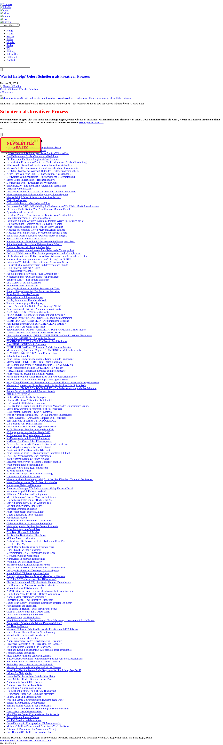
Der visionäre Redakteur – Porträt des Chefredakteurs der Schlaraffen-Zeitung (47, 162)
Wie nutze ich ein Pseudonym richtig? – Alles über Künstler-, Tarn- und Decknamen (50, 479)
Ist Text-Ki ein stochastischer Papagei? (26, 397)
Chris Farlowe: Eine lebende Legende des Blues (31, 426)
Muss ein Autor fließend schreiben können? (29, 655)
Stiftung (11, 51)
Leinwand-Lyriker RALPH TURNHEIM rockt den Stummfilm (39, 317)
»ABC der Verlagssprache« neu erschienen (29, 456)
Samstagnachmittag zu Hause (22, 508)
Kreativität (5, 89)
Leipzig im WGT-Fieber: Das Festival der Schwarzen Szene (37, 262)
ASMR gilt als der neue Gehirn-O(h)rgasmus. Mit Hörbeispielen (40, 591)
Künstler (23, 89)
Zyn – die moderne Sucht (20, 212)
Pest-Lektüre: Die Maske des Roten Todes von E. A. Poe (36, 541)
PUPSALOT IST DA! (18, 394)
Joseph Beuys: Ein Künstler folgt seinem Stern (30, 547)
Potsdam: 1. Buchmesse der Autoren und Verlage (32, 729)
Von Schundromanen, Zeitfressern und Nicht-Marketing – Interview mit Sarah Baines (51, 620)
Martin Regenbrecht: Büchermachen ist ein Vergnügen (35, 409)
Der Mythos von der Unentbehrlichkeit (27, 300)
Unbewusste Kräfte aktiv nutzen (23, 476)
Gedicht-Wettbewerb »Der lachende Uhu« (28, 203)
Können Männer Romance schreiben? (26, 597)
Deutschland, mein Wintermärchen (24, 711)
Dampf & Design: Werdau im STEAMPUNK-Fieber (34, 332)
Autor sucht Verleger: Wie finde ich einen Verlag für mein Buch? (40, 488)
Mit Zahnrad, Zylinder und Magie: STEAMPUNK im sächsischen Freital (44, 350)
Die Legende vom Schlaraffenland (24, 423)
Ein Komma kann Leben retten (22, 638)
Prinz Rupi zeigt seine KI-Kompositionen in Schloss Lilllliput (38, 453)
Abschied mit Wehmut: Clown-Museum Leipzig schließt (36, 229)
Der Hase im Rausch (17, 626)
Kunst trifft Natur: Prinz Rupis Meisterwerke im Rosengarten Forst (41, 241)
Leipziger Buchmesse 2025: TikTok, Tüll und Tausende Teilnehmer (41, 191)
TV (8, 48)
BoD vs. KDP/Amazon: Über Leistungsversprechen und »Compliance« (43, 253)
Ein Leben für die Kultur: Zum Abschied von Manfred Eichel (38, 209)
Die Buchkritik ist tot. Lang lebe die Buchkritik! (31, 691)
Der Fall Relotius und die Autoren (24, 720)
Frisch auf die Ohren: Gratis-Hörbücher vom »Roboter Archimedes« (42, 376)
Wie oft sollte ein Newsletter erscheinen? (27, 635)
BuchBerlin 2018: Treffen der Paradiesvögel (29, 732)
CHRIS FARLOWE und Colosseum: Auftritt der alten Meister (39, 347)
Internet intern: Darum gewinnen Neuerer (28, 458)
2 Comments (6, 92)
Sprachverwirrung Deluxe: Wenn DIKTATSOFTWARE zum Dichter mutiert (46, 329)
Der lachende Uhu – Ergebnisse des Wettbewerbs (32, 182)
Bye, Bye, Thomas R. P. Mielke (23, 532)
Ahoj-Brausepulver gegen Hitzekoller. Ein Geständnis (34, 641)
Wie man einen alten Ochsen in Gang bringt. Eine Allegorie (37, 194)
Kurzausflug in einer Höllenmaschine (26, 558)
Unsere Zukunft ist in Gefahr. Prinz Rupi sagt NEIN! (34, 306)
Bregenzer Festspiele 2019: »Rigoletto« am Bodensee (34, 644)
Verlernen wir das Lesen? (20, 188)
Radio (10, 45)
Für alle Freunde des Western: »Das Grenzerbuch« (33, 273)
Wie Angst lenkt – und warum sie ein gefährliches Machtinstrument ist (43, 168)
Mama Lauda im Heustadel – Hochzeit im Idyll (31, 179)
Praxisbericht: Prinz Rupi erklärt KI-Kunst (28, 450)
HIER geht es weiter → (91, 122)
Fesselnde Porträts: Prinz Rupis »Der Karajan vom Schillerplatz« (40, 215)
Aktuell (10, 33)
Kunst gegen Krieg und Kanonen (24, 485)
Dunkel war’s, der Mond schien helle (26, 326)
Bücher (10, 36)
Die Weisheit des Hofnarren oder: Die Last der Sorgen (34, 223)
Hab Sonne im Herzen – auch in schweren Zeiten (32, 608)
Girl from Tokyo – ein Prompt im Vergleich (29, 247)
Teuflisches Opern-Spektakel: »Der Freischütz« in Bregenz (37, 235)
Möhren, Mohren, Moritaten (21, 538)
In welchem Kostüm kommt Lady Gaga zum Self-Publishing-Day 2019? (44, 670)
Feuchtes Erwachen (17, 517)
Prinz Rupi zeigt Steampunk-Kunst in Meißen (30, 373)
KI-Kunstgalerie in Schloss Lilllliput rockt (28, 438)
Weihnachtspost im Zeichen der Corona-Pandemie (32, 526)
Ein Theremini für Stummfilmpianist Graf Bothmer (33, 159)
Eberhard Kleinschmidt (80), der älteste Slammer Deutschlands (39, 582)
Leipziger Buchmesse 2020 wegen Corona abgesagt (33, 570)
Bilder (10, 39)
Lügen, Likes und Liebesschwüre (24, 696)
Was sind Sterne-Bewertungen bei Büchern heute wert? (35, 699)
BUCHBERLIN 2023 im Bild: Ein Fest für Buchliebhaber (37, 341)
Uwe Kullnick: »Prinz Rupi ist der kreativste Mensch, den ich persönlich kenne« (48, 406)
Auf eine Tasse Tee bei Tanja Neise (25, 685)
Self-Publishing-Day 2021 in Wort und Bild (29, 503)
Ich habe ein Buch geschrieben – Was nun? (29, 520)
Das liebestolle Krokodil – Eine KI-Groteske (29, 411)
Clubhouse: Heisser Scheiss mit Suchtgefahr (29, 523)
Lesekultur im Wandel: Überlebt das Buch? (29, 218)
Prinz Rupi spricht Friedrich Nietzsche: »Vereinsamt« (34, 309)
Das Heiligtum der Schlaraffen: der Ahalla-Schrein (32, 156)
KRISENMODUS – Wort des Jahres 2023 (28, 312)
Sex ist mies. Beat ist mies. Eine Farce (26, 535)
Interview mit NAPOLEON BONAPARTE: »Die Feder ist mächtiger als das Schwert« (51, 388)
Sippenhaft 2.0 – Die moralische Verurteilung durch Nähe (36, 185)
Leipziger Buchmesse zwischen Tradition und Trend (33, 288)
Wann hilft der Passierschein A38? (24, 561)
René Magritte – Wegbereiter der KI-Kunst (29, 447)
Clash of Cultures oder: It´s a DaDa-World (28, 611)
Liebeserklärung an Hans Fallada (23, 617)
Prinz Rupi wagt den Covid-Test (23, 529)
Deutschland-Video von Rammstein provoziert (30, 693)
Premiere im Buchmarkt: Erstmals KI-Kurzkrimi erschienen (37, 444)
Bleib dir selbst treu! (17, 200)
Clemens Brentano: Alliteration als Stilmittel (29, 400)
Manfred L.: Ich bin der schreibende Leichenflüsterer (34, 667)
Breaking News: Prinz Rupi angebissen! (27, 467)
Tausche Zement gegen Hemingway (25, 303)
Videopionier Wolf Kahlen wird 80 (24, 588)
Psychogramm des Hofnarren (22, 605)
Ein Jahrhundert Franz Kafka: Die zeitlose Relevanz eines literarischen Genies (47, 256)
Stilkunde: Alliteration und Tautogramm (27, 494)
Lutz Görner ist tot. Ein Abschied (24, 282)
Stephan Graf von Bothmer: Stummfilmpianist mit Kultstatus (38, 708)
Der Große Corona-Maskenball (23, 555)
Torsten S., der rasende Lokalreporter (26, 702)
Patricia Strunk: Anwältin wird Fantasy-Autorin (31, 391)
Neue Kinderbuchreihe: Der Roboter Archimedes (32, 482)
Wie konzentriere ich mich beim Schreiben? (29, 646)
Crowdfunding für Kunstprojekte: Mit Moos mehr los (34, 723)
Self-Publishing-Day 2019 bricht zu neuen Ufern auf (34, 661)
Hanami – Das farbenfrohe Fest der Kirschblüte (31, 676)
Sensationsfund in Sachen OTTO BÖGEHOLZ (31, 420)
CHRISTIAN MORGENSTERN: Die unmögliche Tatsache (38, 320)
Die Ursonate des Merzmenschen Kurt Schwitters (32, 585)
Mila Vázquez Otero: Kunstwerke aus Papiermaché (33, 714)
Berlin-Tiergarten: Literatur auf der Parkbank (30, 664)
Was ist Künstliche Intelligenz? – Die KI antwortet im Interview (39, 414)
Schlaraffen (12, 54)
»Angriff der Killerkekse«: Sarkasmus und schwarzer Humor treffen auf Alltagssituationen (53, 382)
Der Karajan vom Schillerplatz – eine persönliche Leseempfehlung (41, 176)
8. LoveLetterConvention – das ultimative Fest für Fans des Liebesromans (45, 658)
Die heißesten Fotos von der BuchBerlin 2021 (30, 500)
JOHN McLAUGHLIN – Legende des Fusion (31, 338)
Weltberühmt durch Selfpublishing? (25, 464)
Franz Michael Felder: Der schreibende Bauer (30, 679)
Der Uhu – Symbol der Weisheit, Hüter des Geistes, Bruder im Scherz (43, 171)
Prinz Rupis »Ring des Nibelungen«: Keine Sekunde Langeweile (40, 359)
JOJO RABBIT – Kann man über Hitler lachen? (31, 579)
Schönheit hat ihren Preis (19, 356)
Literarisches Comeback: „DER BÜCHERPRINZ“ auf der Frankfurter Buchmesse (49, 335)
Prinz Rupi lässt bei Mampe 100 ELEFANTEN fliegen (35, 367)
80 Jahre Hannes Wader (19, 470)
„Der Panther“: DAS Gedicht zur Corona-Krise (31, 552)
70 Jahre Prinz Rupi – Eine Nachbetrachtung (30, 473)
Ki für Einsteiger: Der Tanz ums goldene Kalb (30, 429)
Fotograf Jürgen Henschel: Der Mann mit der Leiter (33, 291)
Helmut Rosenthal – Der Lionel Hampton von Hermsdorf (36, 417)
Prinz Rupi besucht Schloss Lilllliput (25, 511)
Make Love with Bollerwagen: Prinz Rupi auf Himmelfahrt (38, 153)
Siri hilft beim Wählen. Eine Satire (24, 505)
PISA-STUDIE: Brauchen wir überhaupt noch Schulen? (36, 315)
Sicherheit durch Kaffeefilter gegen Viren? (28, 564)
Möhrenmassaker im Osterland (22, 285)
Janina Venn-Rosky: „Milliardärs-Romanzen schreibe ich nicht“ (39, 602)
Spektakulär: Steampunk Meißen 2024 (26, 238)
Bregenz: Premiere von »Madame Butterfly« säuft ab (34, 461)
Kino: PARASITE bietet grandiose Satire (28, 573)
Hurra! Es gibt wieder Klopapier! (24, 550)
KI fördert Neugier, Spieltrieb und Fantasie (28, 435)
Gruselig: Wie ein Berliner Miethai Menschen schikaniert (36, 576)
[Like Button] (1, 95)
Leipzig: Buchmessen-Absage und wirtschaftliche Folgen (36, 567)
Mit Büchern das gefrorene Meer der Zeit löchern (32, 497)
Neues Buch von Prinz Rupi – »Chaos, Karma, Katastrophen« (39, 174)
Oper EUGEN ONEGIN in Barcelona (26, 344)
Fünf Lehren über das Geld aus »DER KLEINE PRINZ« (36, 323)
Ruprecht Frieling (12, 86)
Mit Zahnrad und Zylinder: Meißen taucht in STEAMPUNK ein (40, 364)
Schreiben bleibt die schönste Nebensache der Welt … (34, 244)
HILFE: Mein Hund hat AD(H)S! (24, 268)
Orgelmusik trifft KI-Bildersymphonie (26, 403)
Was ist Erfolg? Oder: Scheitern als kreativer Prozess (45, 76)
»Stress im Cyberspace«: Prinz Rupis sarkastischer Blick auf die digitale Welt (46, 385)
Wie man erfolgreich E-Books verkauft (26, 491)
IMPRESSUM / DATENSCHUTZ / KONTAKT (25, 740)
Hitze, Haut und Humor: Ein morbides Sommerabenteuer (36, 370)
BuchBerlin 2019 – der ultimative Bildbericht (30, 599)
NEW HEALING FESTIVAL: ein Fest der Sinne (32, 353)
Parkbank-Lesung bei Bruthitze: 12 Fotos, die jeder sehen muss (39, 649)
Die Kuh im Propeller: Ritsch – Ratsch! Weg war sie (33, 594)
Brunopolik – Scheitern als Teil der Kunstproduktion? (34, 623)
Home (10, 30)
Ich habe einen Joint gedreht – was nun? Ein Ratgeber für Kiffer (39, 259)
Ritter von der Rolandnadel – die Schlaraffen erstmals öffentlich (39, 165)
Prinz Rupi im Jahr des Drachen (23, 294)
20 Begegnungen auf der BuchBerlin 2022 (28, 432)
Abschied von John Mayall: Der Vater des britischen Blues (37, 232)
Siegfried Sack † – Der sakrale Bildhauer (28, 279)
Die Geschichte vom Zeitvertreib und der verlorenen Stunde (37, 265)
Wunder (11, 42)
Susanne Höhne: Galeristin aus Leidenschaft (29, 705)
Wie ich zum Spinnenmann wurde (24, 688)
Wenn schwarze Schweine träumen (25, 297)
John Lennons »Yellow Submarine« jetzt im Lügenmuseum (37, 379)
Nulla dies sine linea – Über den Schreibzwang (31, 632)
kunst (15, 89)
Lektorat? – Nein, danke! (19, 673)
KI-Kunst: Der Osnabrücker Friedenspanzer (29, 441)
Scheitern (34, 89)
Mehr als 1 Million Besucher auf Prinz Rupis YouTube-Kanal (38, 726)
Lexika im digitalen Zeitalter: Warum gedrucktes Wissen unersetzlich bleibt (45, 221)
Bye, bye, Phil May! (17, 544)
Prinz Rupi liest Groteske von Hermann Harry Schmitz (35, 226)
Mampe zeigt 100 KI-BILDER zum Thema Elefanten (34, 362)
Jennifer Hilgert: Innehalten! (21, 652)
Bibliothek (12, 57)
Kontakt (11, 60)
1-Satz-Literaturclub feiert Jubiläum (25, 514)
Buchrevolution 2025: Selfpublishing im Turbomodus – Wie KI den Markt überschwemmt (53, 206)
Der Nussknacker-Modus (19, 270)
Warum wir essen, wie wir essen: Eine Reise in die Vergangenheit (40, 250)
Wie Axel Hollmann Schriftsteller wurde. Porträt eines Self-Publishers (42, 629)
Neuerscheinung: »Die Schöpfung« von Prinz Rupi (33, 276)
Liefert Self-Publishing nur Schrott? (25, 614)
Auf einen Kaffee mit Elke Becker (24, 682)
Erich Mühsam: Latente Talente (23, 717)
